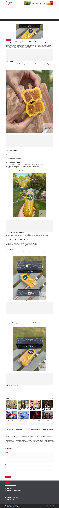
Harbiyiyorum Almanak (8, 488)
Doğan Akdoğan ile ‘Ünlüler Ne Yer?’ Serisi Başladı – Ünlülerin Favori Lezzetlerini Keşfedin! (42, 430)
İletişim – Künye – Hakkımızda (9, 486)
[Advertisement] (29, 12)
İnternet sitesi (7, 472)
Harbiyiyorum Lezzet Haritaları (9, 499)
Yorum (6, 452)
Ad (5, 464)
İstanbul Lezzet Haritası (8, 501)
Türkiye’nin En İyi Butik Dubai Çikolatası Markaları (14, 429)
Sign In (6, 495)
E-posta (6, 468)
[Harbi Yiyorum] (6, 20)
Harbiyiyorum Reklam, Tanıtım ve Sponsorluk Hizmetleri (13, 490)
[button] (11, 20)
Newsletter (6, 492)
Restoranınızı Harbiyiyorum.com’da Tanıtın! (11, 497)
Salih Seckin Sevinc (13, 43)
